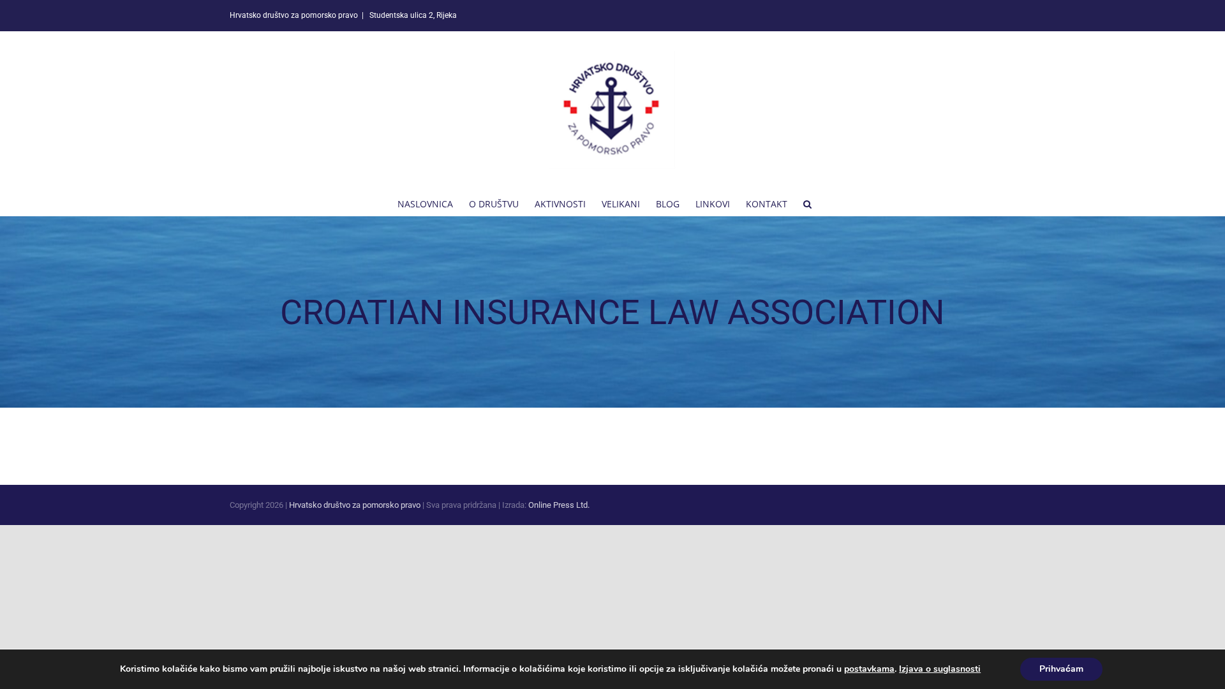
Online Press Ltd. (559, 505)
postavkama (869, 669)
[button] (807, 203)
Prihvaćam (1061, 669)
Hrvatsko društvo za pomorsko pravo (354, 505)
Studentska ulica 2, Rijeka (412, 15)
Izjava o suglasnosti (940, 669)
